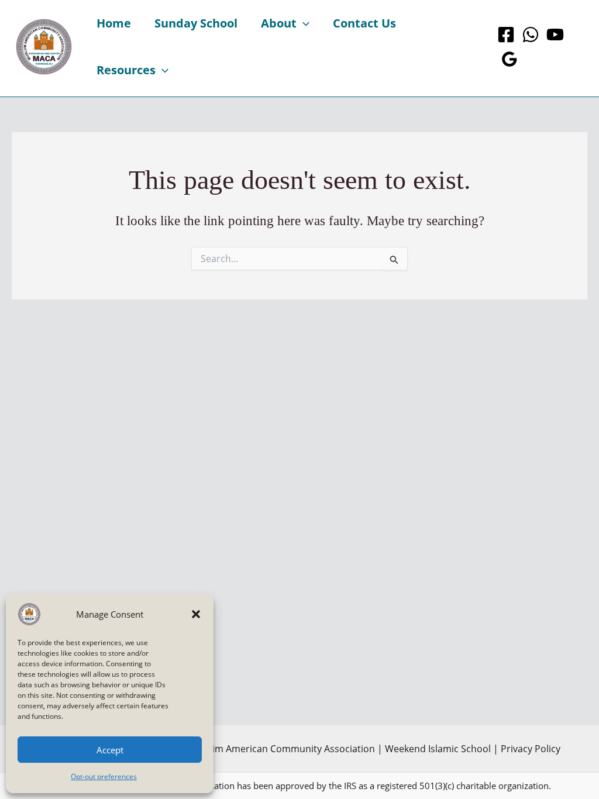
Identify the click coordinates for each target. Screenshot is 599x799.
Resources (126, 70)
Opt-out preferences (104, 776)
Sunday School (195, 23)
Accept (110, 750)
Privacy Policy (530, 748)
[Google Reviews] (509, 59)
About (279, 23)
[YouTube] (555, 34)
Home (114, 23)
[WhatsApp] (530, 34)
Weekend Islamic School (438, 748)
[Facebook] (506, 34)
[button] (196, 614)
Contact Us (364, 23)
